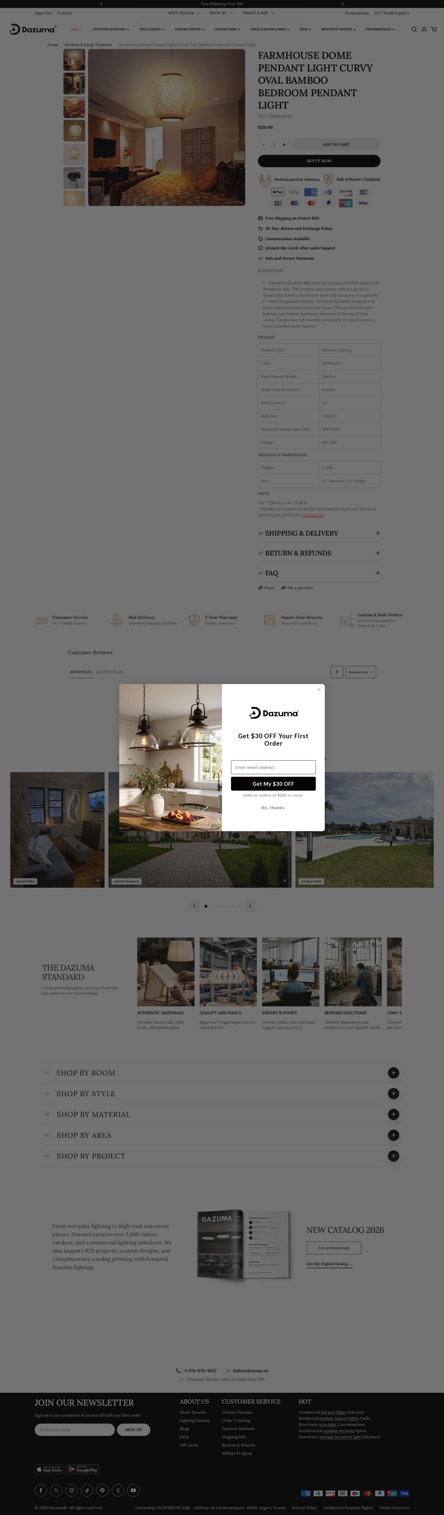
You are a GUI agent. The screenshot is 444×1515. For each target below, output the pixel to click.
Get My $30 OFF (273, 784)
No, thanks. (273, 807)
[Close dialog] (319, 690)
